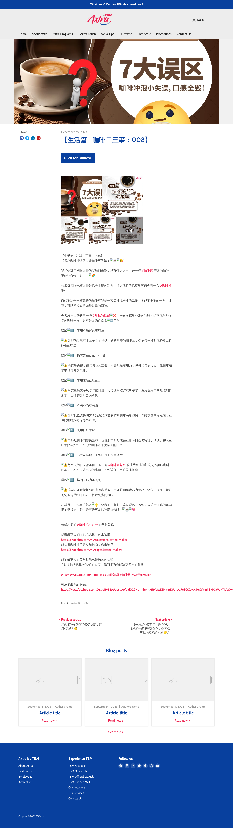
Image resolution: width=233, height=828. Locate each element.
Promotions (164, 34)
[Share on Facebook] (22, 138)
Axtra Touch (88, 34)
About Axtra (39, 34)
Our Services (76, 793)
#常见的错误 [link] (101, 316)
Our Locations (76, 787)
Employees (25, 776)
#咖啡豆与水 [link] (117, 465)
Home (22, 34)
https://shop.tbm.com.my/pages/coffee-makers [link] (91, 550)
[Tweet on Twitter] (27, 138)
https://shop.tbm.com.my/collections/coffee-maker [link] (94, 540)
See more (115, 732)
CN (86, 603)
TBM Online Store (79, 771)
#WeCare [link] (76, 575)
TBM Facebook (77, 765)
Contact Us (184, 34)
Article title (50, 713)
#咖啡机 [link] (165, 286)
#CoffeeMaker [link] (141, 575)
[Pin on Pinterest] (39, 138)
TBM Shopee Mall (79, 782)
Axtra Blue (24, 782)
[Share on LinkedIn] (33, 138)
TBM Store (144, 34)
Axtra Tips (108, 34)
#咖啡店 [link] (147, 271)
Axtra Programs (63, 34)
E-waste (126, 34)
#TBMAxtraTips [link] (93, 575)
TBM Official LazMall (81, 776)
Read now (48, 720)
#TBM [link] (65, 575)
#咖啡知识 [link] (111, 575)
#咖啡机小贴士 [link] (87, 525)
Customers (25, 771)
